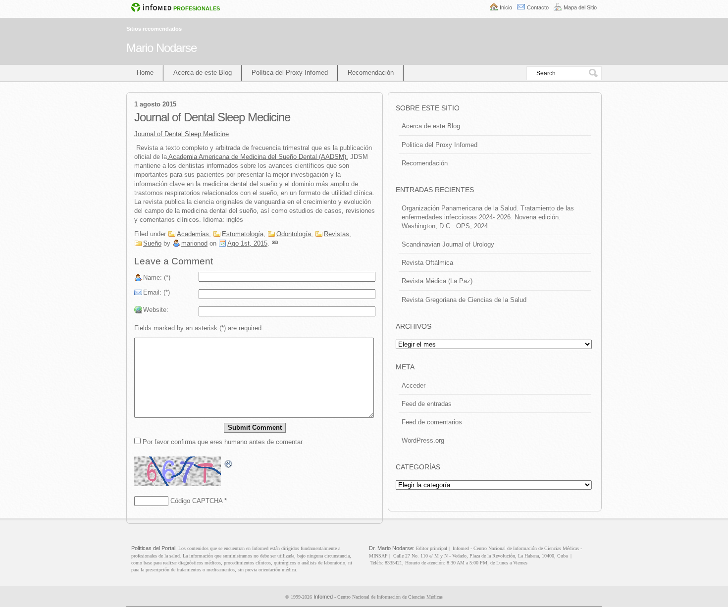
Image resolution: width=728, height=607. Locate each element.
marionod (194, 243)
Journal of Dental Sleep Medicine (181, 134)
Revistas (336, 234)
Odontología (293, 234)
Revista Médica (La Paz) (437, 281)
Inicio (506, 7)
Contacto (538, 7)
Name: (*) (156, 277)
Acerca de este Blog (202, 72)
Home (145, 72)
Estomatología (242, 234)
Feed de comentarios (432, 422)
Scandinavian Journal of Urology (448, 244)
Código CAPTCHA (196, 501)
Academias (193, 234)
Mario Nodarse (161, 47)
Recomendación (371, 72)
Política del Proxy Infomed (290, 72)
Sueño (152, 243)
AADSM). (273, 156)
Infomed (323, 597)
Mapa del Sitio (580, 7)
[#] (274, 243)
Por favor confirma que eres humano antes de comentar (222, 442)
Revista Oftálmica (427, 262)
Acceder (413, 385)
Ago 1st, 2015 (247, 243)
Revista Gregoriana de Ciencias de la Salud (464, 300)
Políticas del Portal (153, 548)
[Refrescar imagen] (228, 464)
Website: (155, 309)
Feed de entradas (427, 403)
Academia (182, 156)
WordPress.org (423, 440)
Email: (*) (156, 292)
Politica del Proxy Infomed (439, 145)
